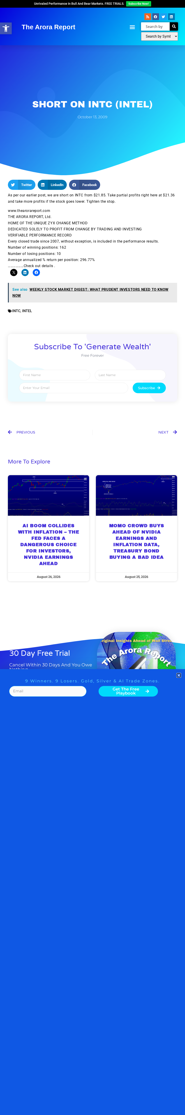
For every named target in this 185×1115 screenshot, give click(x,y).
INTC (16, 311)
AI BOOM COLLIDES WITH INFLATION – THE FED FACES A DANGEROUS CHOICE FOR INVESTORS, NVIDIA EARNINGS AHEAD (48, 544)
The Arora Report (48, 27)
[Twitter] (163, 16)
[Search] (174, 26)
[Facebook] (155, 16)
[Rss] (147, 16)
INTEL (27, 311)
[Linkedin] (171, 16)
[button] (6, 28)
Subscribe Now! (138, 3)
